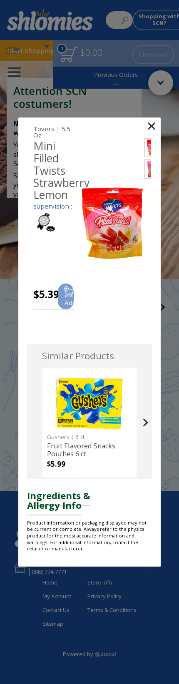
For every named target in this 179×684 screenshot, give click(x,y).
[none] (89, 423)
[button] (113, 223)
